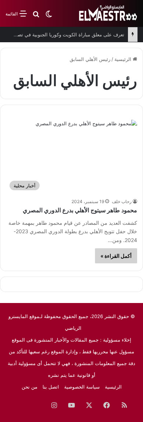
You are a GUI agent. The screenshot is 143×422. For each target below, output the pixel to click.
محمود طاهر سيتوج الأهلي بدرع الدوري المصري (80, 210)
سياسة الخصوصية (82, 387)
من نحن (29, 387)
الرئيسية (123, 59)
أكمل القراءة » (116, 256)
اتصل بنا (51, 387)
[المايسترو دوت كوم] (108, 13)
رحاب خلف (122, 201)
